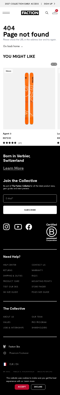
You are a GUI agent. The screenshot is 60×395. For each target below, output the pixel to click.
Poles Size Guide (40, 292)
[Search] (47, 12)
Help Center (9, 265)
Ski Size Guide (10, 292)
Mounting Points (42, 281)
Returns (7, 270)
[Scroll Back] (52, 64)
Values (6, 322)
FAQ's (34, 276)
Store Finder (39, 286)
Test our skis (10, 286)
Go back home (13, 46)
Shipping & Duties (12, 276)
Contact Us (38, 265)
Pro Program (39, 322)
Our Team (37, 317)
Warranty (37, 270)
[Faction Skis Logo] (30, 13)
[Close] (57, 375)
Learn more (29, 381)
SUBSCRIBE (30, 210)
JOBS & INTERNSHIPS (13, 327)
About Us (8, 317)
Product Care (11, 281)
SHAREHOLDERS (39, 327)
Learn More (13, 168)
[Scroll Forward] (55, 64)
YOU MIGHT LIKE (19, 56)
